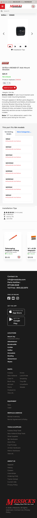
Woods (22, 387)
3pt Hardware (12, 439)
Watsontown (12, 359)
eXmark (10, 384)
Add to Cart (9, 88)
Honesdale (11, 353)
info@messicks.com (16, 280)
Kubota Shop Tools (14, 430)
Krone (22, 373)
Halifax (9, 350)
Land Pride (24, 376)
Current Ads (11, 482)
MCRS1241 (9, 179)
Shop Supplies (12, 436)
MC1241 (8, 147)
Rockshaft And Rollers (14, 141)
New (9, 405)
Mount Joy (11, 336)
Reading (10, 356)
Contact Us (18, 510)
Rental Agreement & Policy (17, 419)
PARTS (9, 369)
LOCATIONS (11, 333)
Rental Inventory (13, 416)
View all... (10, 393)
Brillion (3, 15)
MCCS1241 (9, 163)
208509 (18, 80)
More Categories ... (22, 132)
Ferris (9, 387)
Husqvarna (11, 390)
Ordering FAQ (12, 476)
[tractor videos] (13, 298)
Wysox (9, 362)
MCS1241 (9, 187)
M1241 (8, 139)
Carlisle (10, 347)
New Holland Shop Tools (16, 433)
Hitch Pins (11, 442)
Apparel (10, 465)
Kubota (10, 373)
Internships (11, 473)
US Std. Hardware (13, 448)
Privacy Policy (12, 485)
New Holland (12, 376)
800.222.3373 (22, 288)
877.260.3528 (13, 285)
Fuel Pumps (11, 445)
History (10, 468)
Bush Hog (11, 381)
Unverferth (24, 384)
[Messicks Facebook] (8, 298)
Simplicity (23, 378)
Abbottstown (12, 341)
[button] (33, 6)
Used (9, 408)
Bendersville (11, 344)
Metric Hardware (13, 451)
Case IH (10, 378)
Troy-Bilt (23, 381)
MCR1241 (9, 171)
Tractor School (12, 479)
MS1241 (8, 195)
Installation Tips (19, 50)
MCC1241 (9, 155)
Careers (10, 470)
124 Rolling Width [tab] (9, 133)
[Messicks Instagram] (17, 298)
